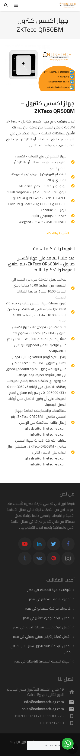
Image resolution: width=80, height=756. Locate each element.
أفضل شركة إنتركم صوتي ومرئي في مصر (42, 636)
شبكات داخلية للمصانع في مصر (49, 590)
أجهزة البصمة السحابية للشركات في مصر (42, 661)
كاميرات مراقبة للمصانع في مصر (48, 608)
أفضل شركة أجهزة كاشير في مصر (47, 618)
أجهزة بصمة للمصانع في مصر (50, 599)
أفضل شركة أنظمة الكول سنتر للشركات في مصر (40, 649)
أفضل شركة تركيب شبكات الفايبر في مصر (42, 627)
